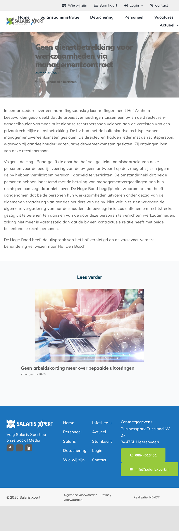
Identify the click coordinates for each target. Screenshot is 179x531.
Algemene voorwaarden (80, 495)
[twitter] (19, 447)
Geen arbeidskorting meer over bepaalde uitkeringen (77, 368)
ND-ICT (154, 497)
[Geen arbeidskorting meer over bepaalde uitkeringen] (89, 325)
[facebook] (10, 447)
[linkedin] (28, 447)
